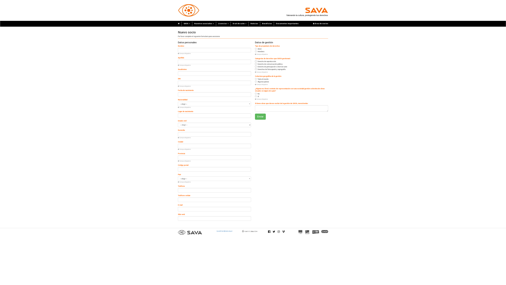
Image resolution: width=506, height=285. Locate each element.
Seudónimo (182, 69)
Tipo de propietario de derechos (267, 46)
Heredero (261, 52)
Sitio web (181, 214)
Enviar (260, 116)
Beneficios (267, 24)
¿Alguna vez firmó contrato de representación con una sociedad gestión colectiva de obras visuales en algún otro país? (290, 90)
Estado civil (182, 121)
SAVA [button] (186, 24)
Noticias (254, 24)
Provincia (181, 154)
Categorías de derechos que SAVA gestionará (272, 59)
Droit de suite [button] (239, 24)
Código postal (183, 165)
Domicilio (181, 130)
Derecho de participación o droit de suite (272, 67)
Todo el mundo (263, 79)
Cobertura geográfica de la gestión (268, 76)
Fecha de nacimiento (186, 90)
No (259, 94)
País (179, 174)
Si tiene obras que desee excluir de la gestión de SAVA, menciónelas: (281, 103)
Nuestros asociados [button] (203, 24)
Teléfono (181, 186)
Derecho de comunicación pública (270, 64)
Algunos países (263, 82)
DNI (179, 79)
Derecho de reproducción (267, 61)
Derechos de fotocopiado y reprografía (272, 69)
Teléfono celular (184, 195)
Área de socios (321, 24)
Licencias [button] (222, 24)
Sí (258, 96)
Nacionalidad (182, 100)
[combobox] (214, 104)
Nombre (181, 46)
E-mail (180, 205)
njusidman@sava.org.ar (224, 231)
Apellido (181, 58)
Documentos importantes (287, 24)
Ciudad (180, 142)
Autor (260, 49)
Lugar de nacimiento (185, 111)
